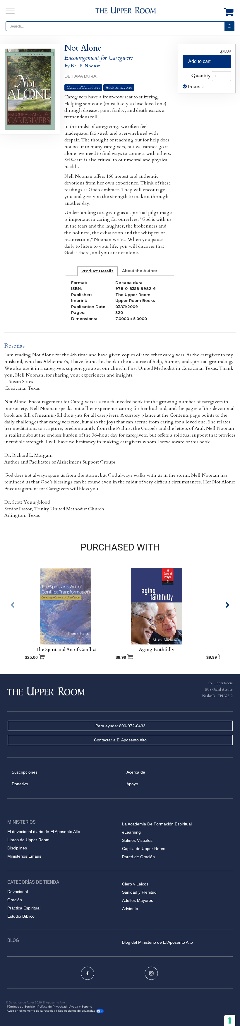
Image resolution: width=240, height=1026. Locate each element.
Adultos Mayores (137, 900)
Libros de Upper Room (28, 839)
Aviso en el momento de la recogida (31, 1010)
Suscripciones (24, 772)
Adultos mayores (119, 87)
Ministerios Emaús (24, 856)
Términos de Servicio (21, 1006)
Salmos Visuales (137, 840)
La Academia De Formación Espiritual (157, 824)
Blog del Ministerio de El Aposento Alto (157, 942)
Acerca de (135, 772)
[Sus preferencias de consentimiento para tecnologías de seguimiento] (229, 1020)
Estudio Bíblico (21, 916)
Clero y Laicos (135, 884)
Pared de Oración (138, 856)
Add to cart (199, 61)
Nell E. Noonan (86, 66)
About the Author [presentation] (139, 270)
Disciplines (17, 848)
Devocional (17, 891)
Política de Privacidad (52, 1006)
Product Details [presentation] (97, 271)
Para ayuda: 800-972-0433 (120, 726)
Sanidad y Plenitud (139, 892)
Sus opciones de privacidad (77, 1010)
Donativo (20, 784)
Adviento (130, 908)
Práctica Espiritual (23, 908)
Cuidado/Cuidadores (83, 87)
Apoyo (132, 784)
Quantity (201, 75)
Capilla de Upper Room (143, 848)
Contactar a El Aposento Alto (120, 740)
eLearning (131, 832)
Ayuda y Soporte (80, 1006)
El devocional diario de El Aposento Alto (43, 831)
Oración (14, 899)
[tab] (97, 271)
